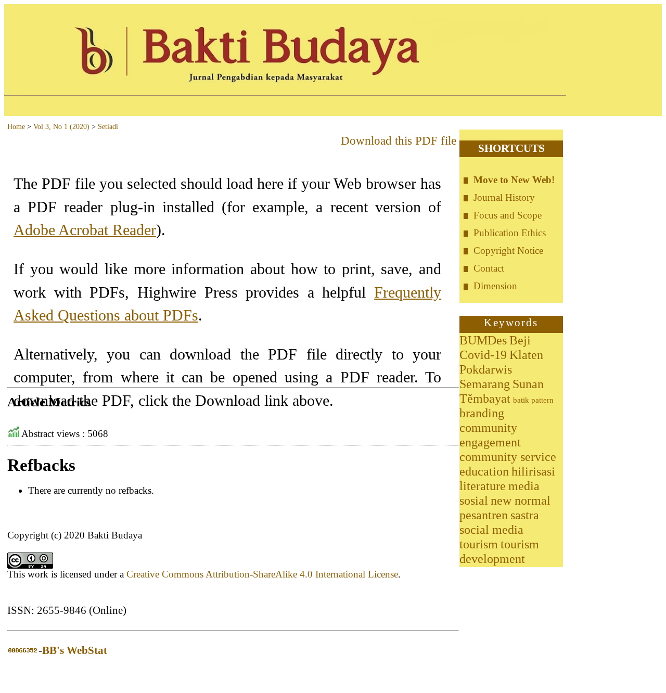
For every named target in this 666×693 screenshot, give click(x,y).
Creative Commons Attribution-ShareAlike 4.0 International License (262, 574)
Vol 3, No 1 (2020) (61, 126)
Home (16, 126)
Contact (488, 268)
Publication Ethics (509, 232)
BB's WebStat (74, 650)
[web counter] (23, 650)
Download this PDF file (398, 140)
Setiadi (108, 126)
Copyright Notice (508, 250)
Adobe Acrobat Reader (85, 229)
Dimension (495, 285)
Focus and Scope (507, 215)
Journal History (504, 197)
